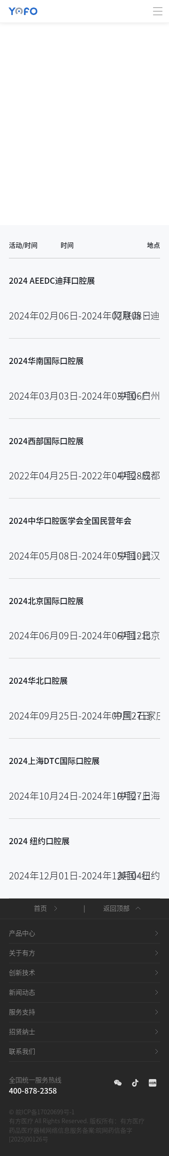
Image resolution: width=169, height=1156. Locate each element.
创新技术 (22, 972)
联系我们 (22, 1051)
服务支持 (22, 1012)
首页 (40, 908)
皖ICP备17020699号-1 (45, 1112)
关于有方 (22, 953)
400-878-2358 (33, 1091)
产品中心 (22, 933)
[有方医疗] (23, 5)
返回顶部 (116, 908)
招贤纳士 (22, 1031)
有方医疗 (132, 1121)
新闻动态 (22, 992)
